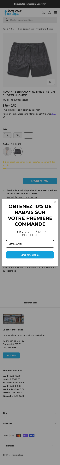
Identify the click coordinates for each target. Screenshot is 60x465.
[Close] (55, 202)
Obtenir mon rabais (30, 255)
